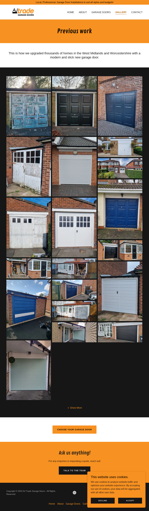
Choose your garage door (74, 429)
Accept (130, 500)
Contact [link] (137, 12)
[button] (74, 407)
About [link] (83, 12)
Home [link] (70, 12)
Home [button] (52, 504)
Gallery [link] (121, 12)
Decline (102, 500)
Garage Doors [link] (101, 12)
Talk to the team (74, 470)
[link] (23, 12)
